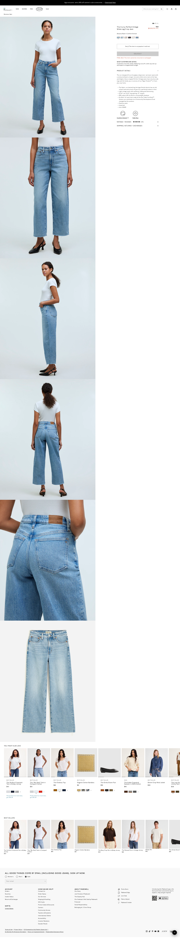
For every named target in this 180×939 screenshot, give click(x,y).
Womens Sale (8, 14)
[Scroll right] (20, 792)
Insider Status (9, 896)
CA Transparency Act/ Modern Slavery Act (35, 929)
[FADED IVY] (177, 792)
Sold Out (137, 54)
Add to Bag (86, 795)
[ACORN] (55, 790)
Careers (40, 907)
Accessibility (42, 918)
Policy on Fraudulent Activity (36, 932)
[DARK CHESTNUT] (126, 792)
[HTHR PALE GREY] (8, 792)
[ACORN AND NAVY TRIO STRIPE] (130, 792)
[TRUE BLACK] (107, 790)
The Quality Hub (80, 896)
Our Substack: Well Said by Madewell (86, 899)
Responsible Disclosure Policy (55, 932)
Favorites (8, 894)
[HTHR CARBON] (134, 792)
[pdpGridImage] (47, 77)
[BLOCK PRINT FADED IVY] (83, 790)
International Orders (44, 915)
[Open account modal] (171, 9)
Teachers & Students (44, 913)
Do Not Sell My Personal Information (15, 932)
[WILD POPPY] (40, 792)
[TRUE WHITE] (59, 790)
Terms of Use (8, 929)
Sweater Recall (42, 924)
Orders (7, 891)
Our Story (78, 891)
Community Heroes (44, 910)
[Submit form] (45, 881)
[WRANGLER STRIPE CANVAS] (87, 790)
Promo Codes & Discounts (46, 905)
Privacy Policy (18, 929)
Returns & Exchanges (11, 899)
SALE (47, 9)
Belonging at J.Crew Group (83, 907)
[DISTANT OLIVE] (111, 790)
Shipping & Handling (44, 899)
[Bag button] (175, 9)
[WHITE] (17, 792)
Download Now (110, 2)
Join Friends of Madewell (82, 894)
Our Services (42, 896)
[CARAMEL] (102, 790)
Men (31, 9)
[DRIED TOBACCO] (173, 792)
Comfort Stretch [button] (122, 118)
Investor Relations (43, 921)
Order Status (42, 894)
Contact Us (41, 891)
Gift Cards (41, 902)
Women (24, 9)
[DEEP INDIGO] (12, 792)
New (17, 9)
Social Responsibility (81, 904)
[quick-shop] (156, 788)
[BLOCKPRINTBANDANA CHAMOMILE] (79, 790)
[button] (24, 751)
